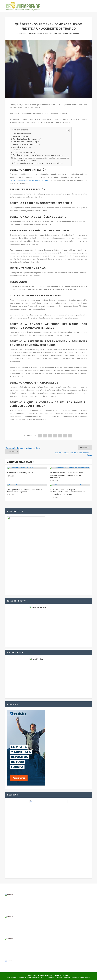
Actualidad (58, 33)
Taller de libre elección (20, 136)
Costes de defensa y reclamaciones (25, 152)
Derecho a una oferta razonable (25, 161)
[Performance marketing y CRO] (27, 468)
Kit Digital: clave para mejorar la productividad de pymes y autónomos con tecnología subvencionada (67, 491)
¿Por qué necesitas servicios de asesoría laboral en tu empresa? (24, 490)
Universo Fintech (50, 977)
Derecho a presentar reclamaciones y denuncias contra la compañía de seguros (41, 158)
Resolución (17, 150)
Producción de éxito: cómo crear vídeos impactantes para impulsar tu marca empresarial (66, 475)
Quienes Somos (11, 977)
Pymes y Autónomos (71, 33)
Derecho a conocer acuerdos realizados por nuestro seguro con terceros (38, 155)
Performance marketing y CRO (20, 473)
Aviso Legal (67, 977)
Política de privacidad (77, 977)
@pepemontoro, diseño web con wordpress (52, 975)
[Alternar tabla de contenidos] (66, 130)
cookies (87, 977)
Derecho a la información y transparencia (27, 139)
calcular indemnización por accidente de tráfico (29, 180)
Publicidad (20, 977)
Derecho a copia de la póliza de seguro (26, 142)
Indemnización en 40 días (22, 147)
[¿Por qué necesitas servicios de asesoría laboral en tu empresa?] (27, 485)
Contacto (59, 977)
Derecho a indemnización (22, 134)
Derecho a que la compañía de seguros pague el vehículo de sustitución (38, 163)
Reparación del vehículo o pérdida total (26, 144)
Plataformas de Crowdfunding (34, 977)
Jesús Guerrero (35, 33)
